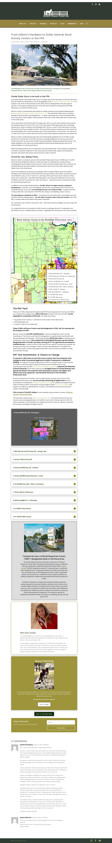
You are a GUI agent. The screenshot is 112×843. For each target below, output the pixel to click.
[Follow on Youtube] (99, 4)
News (31, 42)
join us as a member (62, 385)
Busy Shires (16, 42)
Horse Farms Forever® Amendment (45, 366)
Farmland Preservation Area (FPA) (63, 101)
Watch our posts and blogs (43, 383)
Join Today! (44, 704)
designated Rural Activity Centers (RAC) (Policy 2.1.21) (30, 113)
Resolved (36, 42)
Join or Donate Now (44, 714)
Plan (62, 24)
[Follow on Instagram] (95, 4)
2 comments (44, 42)
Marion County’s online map (41, 398)
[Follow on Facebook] (92, 4)
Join (81, 24)
